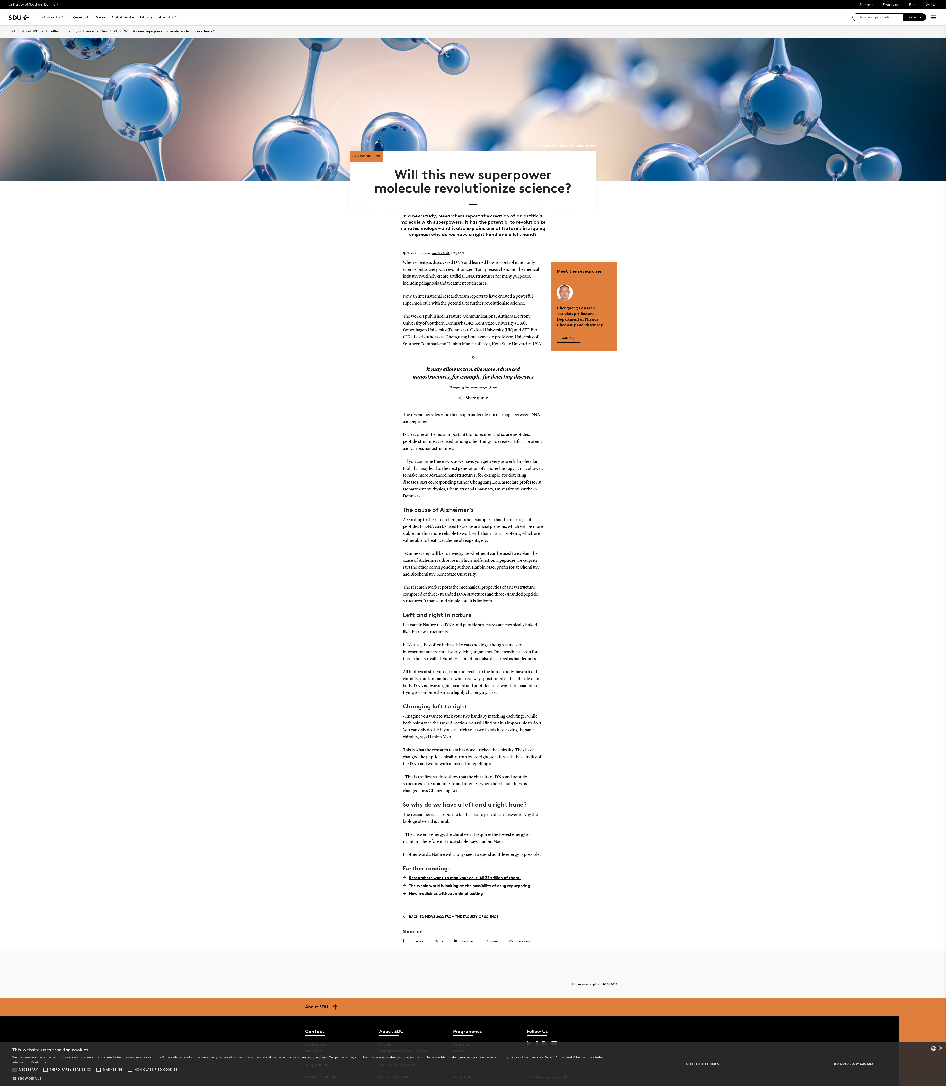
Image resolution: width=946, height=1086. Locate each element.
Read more (39, 1062)
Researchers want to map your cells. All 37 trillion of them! (465, 877)
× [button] (940, 1048)
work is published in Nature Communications (453, 316)
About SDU (169, 17)
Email (494, 941)
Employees (891, 4)
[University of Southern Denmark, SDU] (19, 17)
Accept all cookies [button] (702, 1064)
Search (914, 17)
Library (146, 17)
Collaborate (123, 17)
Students (866, 4)
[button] (14, 1070)
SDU (12, 31)
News (101, 17)
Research (80, 17)
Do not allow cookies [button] (854, 1064)
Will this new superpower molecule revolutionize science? (169, 31)
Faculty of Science (80, 31)
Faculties (52, 31)
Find (912, 4)
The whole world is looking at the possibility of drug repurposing (469, 885)
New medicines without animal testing (446, 893)
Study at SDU (53, 17)
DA (927, 4)
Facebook (416, 941)
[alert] (473, 1064)
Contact (568, 338)
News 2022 (109, 31)
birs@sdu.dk (441, 253)
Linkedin (466, 941)
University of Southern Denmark (33, 4)
